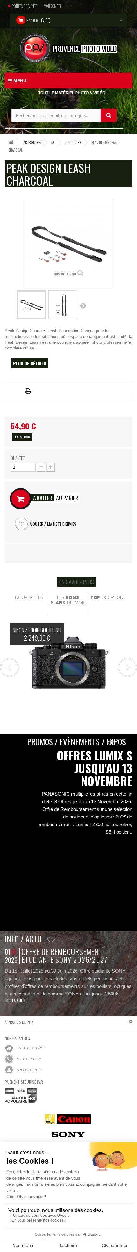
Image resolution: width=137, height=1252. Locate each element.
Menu (19, 80)
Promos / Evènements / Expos (76, 741)
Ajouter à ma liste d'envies (52, 524)
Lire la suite (15, 1000)
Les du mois (67, 600)
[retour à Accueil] (11, 142)
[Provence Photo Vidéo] (68, 48)
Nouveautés (29, 597)
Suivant (83, 306)
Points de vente (24, 6)
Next (127, 667)
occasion (106, 597)
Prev (9, 667)
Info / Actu (23, 939)
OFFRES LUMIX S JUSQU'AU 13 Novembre (94, 768)
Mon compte (52, 6)
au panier (55, 498)
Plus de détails (29, 363)
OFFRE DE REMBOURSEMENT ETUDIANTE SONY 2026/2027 (64, 955)
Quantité (18, 458)
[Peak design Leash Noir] (32, 305)
